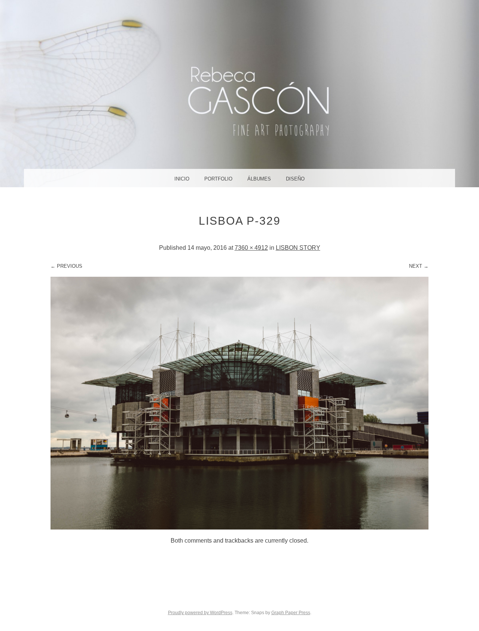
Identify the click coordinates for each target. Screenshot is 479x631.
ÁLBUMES (259, 179)
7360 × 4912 (251, 248)
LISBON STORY (298, 248)
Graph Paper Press (290, 612)
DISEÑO (295, 179)
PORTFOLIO (218, 179)
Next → (418, 266)
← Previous (66, 266)
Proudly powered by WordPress (200, 612)
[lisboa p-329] (239, 527)
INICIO (181, 179)
